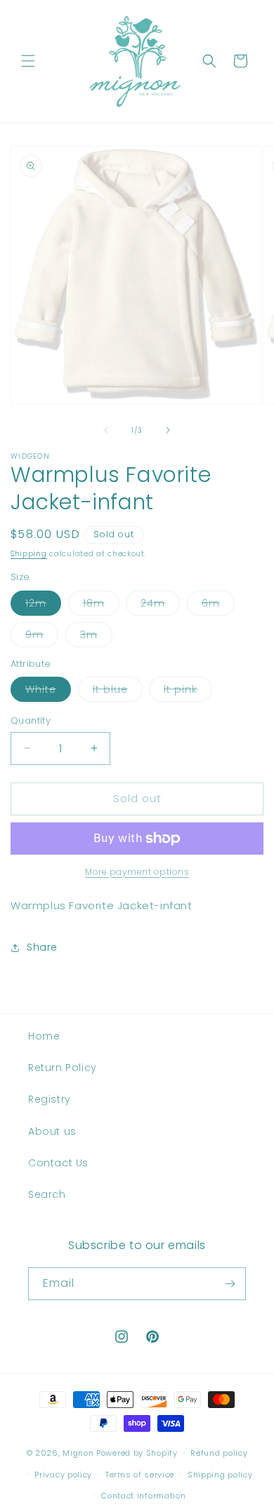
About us (52, 1131)
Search (47, 1194)
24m (160, 605)
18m (101, 605)
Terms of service (139, 1474)
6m (218, 605)
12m (43, 605)
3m (96, 637)
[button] (28, 61)
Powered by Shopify (137, 1452)
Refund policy (218, 1452)
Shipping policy (220, 1474)
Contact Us (58, 1163)
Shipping (29, 553)
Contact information (143, 1495)
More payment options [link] (137, 872)
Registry (49, 1099)
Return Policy (62, 1068)
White (48, 692)
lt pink (188, 692)
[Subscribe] (229, 1283)
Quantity (31, 720)
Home (44, 1036)
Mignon (79, 1452)
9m (41, 637)
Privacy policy (63, 1474)
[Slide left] (106, 430)
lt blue (118, 692)
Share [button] (42, 947)
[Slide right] (167, 430)
